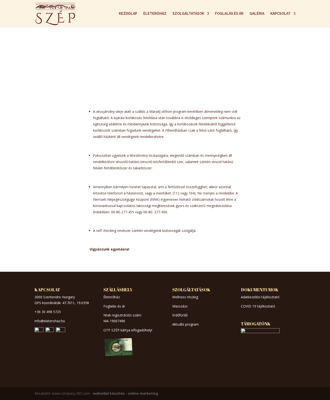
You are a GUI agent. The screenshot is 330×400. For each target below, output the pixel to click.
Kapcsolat (280, 13)
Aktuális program (185, 324)
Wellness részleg (185, 297)
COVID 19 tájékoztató (258, 306)
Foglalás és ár (229, 13)
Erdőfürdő (179, 315)
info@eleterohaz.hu (50, 321)
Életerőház (154, 13)
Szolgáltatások (188, 13)
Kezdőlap (128, 13)
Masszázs (180, 306)
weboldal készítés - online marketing (125, 393)
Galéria (257, 13)
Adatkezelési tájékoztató (260, 297)
